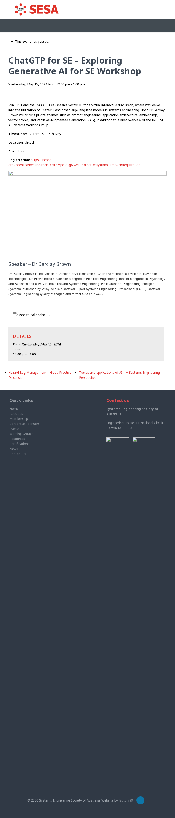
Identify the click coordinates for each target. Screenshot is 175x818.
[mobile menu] (158, 9)
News (14, 449)
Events (15, 428)
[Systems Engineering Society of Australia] (37, 9)
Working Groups (21, 434)
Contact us (18, 454)
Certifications (19, 444)
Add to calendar (32, 315)
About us (16, 413)
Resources (17, 439)
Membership (19, 418)
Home (14, 408)
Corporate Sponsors (25, 423)
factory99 (126, 800)
